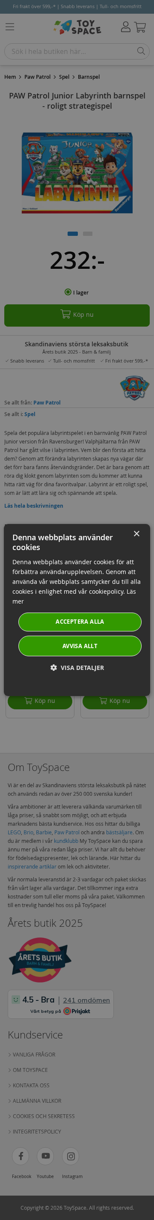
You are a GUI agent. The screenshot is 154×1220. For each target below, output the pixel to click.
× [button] (136, 534)
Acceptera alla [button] (80, 621)
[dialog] (77, 610)
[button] (77, 667)
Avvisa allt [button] (80, 646)
